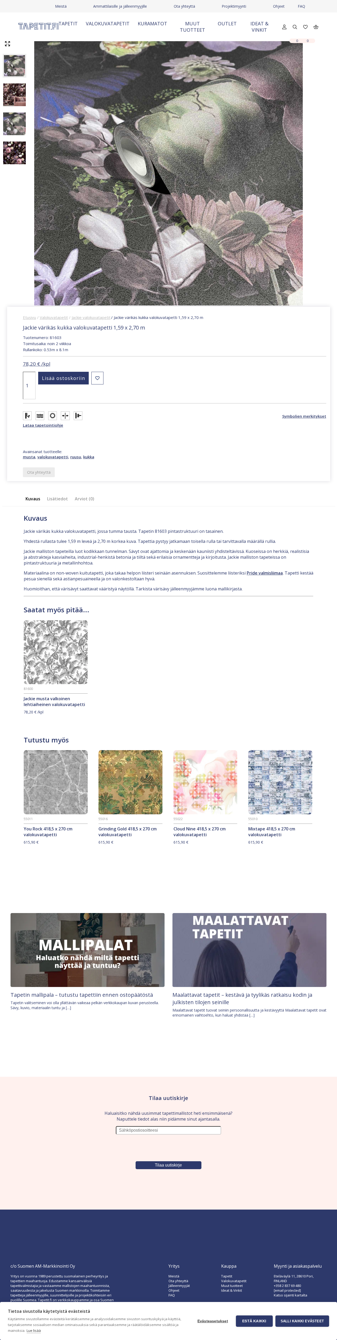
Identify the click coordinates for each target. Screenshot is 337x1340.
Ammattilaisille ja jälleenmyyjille (120, 6)
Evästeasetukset (212, 1321)
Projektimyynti (234, 6)
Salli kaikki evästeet (302, 1321)
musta (29, 456)
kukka (88, 456)
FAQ (301, 6)
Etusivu (29, 317)
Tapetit (68, 23)
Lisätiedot (57, 499)
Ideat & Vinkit (259, 26)
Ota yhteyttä (184, 6)
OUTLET (227, 23)
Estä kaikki (254, 1321)
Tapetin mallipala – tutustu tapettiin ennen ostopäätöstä (82, 994)
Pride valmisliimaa (265, 573)
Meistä (61, 6)
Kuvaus (33, 499)
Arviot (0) (84, 499)
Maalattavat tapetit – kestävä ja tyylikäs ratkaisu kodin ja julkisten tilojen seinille (242, 998)
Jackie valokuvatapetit (91, 317)
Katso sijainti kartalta (290, 1295)
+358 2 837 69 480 (287, 1285)
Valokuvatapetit (108, 23)
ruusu (75, 456)
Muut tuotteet (192, 26)
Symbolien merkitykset (304, 416)
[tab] (34, 499)
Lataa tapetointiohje (43, 425)
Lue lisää (34, 1330)
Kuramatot (152, 23)
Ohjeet (279, 6)
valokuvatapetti (52, 456)
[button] (97, 378)
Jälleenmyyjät (179, 1285)
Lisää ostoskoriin (63, 378)
